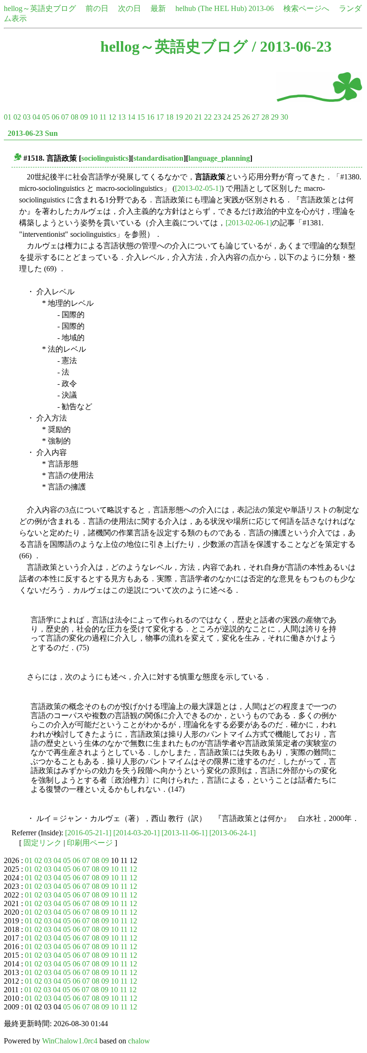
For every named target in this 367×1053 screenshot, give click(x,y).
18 (169, 117)
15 (141, 117)
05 (46, 117)
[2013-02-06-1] (249, 223)
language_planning (219, 158)
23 (217, 117)
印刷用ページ (90, 843)
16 (150, 117)
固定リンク (42, 843)
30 (284, 117)
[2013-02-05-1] (198, 188)
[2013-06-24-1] (232, 833)
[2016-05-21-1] (88, 833)
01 (7, 117)
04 (36, 117)
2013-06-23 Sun (33, 133)
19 (179, 117)
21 (198, 117)
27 (255, 117)
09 (84, 117)
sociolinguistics (105, 158)
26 (246, 117)
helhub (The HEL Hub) (211, 8)
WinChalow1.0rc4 (69, 1041)
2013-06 (261, 8)
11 (103, 117)
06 (55, 117)
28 (265, 117)
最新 (158, 8)
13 (122, 117)
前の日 (97, 8)
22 (208, 117)
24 (227, 117)
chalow (139, 1041)
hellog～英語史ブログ (40, 8)
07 (65, 117)
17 (160, 117)
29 (275, 117)
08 (74, 117)
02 (17, 117)
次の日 (129, 8)
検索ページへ (306, 8)
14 (131, 117)
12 (112, 117)
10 (93, 117)
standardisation (158, 158)
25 (236, 117)
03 (27, 117)
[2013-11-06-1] (184, 833)
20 (189, 117)
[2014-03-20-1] (136, 833)
